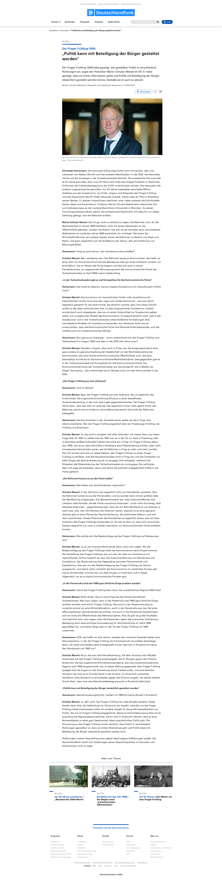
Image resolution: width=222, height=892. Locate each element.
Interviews (64, 30)
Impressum (142, 863)
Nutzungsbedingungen (125, 863)
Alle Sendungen (57, 845)
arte (116, 866)
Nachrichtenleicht (58, 851)
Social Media (107, 845)
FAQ (128, 841)
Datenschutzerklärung (102, 863)
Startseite (53, 30)
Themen (54, 22)
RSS (128, 854)
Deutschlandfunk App (86, 851)
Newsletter (131, 845)
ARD (94, 866)
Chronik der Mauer (128, 866)
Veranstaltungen (133, 848)
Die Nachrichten (58, 848)
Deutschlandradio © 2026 (111, 874)
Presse (153, 845)
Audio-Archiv (114, 22)
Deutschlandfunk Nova (131, 4)
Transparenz (155, 851)
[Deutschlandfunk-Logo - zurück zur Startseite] (111, 12)
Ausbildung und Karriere (160, 848)
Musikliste (130, 851)
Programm (85, 22)
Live (169, 22)
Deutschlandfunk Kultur (109, 4)
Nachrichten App (84, 854)
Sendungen (70, 22)
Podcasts (99, 22)
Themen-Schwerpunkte (61, 857)
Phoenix (108, 866)
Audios (80, 845)
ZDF (100, 866)
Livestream (82, 841)
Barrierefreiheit (156, 857)
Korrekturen (155, 854)
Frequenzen (82, 857)
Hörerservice (107, 841)
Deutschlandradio (88, 4)
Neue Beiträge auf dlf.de (61, 854)
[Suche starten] (158, 22)
